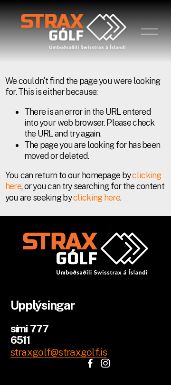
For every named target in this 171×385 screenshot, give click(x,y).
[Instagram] (105, 363)
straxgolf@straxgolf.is (58, 352)
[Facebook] (90, 363)
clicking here (96, 197)
